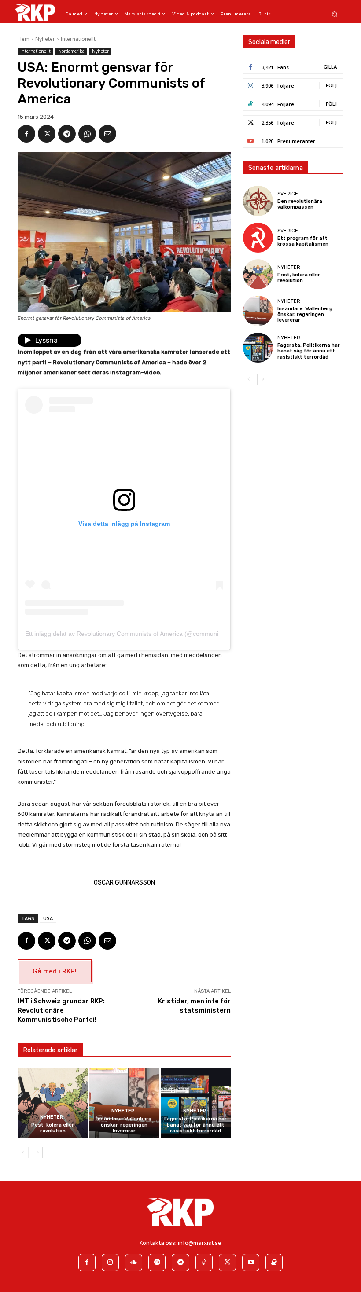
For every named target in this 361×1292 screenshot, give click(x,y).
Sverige (287, 193)
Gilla (330, 66)
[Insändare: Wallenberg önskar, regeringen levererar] (124, 1103)
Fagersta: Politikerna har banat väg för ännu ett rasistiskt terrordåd (195, 1124)
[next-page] (37, 1152)
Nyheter (45, 39)
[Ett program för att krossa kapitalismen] (258, 238)
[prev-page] (23, 1152)
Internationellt (78, 39)
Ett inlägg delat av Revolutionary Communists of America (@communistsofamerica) (140, 633)
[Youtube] (250, 1262)
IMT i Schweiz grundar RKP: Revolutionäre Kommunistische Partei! (61, 1010)
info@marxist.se (199, 1243)
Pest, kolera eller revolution (52, 1128)
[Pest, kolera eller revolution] (53, 1103)
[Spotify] (157, 1262)
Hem (23, 39)
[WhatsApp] (87, 134)
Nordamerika (71, 51)
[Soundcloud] (133, 1262)
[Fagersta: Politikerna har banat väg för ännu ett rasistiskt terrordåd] (196, 1103)
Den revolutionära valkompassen (299, 204)
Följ (331, 85)
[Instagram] (110, 1262)
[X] (46, 134)
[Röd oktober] (274, 1262)
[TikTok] (204, 1262)
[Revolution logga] (35, 12)
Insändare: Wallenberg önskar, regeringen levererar (123, 1124)
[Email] (107, 134)
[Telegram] (67, 134)
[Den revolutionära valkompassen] (258, 201)
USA (48, 918)
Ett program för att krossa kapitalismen (302, 241)
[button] (334, 13)
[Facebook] (26, 134)
